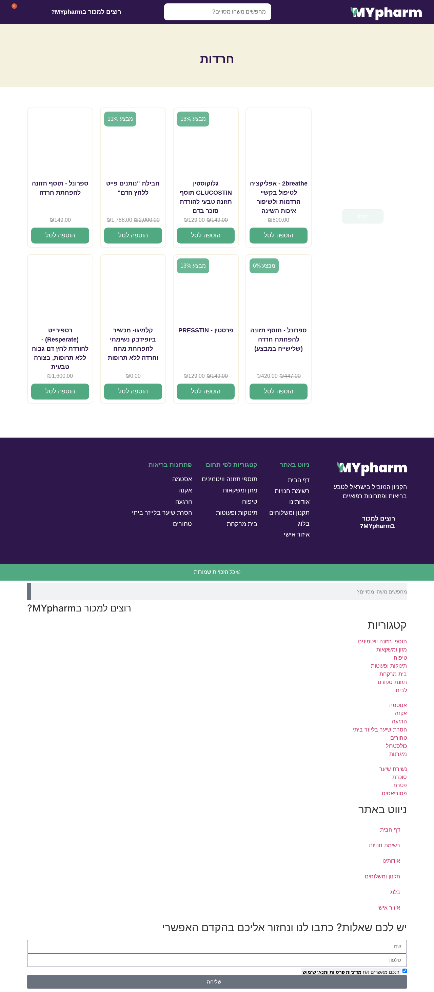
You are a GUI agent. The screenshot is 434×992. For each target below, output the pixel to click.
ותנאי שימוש (315, 972)
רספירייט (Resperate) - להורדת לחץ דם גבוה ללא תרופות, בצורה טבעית (60, 348)
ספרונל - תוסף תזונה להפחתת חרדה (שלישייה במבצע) (278, 339)
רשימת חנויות (292, 491)
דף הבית (299, 480)
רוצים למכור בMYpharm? (86, 11)
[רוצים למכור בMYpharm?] (130, 12)
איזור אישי (297, 534)
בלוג (304, 523)
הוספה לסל (278, 235)
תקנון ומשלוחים (289, 512)
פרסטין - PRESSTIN (205, 330)
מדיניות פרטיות (345, 972)
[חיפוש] (172, 11)
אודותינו (299, 502)
